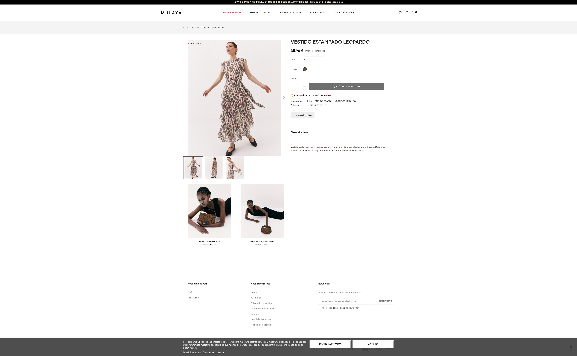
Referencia (296, 105)
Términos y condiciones (262, 309)
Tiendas (255, 292)
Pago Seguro (194, 298)
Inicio (310, 101)
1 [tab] (288, 254)
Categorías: (296, 101)
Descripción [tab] (299, 132)
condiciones (339, 308)
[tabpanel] (209, 218)
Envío (190, 292)
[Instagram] (324, 315)
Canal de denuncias (261, 319)
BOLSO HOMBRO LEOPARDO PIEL (262, 241)
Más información (192, 352)
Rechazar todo (330, 344)
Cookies (255, 314)
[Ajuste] (407, 13)
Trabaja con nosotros (261, 325)
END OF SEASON (324, 101)
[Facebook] (319, 315)
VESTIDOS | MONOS (345, 101)
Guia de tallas (304, 115)
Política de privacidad (262, 303)
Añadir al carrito (349, 86)
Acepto (373, 344)
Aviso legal (256, 298)
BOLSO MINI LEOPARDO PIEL (209, 241)
